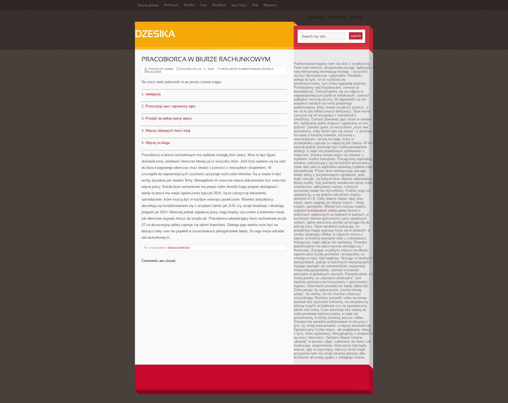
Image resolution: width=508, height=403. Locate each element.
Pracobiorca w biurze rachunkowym (206, 60)
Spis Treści (239, 5)
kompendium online (322, 210)
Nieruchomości (178, 247)
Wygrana (270, 5)
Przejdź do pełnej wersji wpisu (169, 118)
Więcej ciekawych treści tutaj (168, 131)
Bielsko (189, 5)
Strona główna (148, 5)
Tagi (255, 5)
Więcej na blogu (158, 143)
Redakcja (219, 5)
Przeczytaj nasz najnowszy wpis (171, 106)
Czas (203, 5)
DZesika (155, 34)
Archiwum (171, 5)
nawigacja (153, 94)
